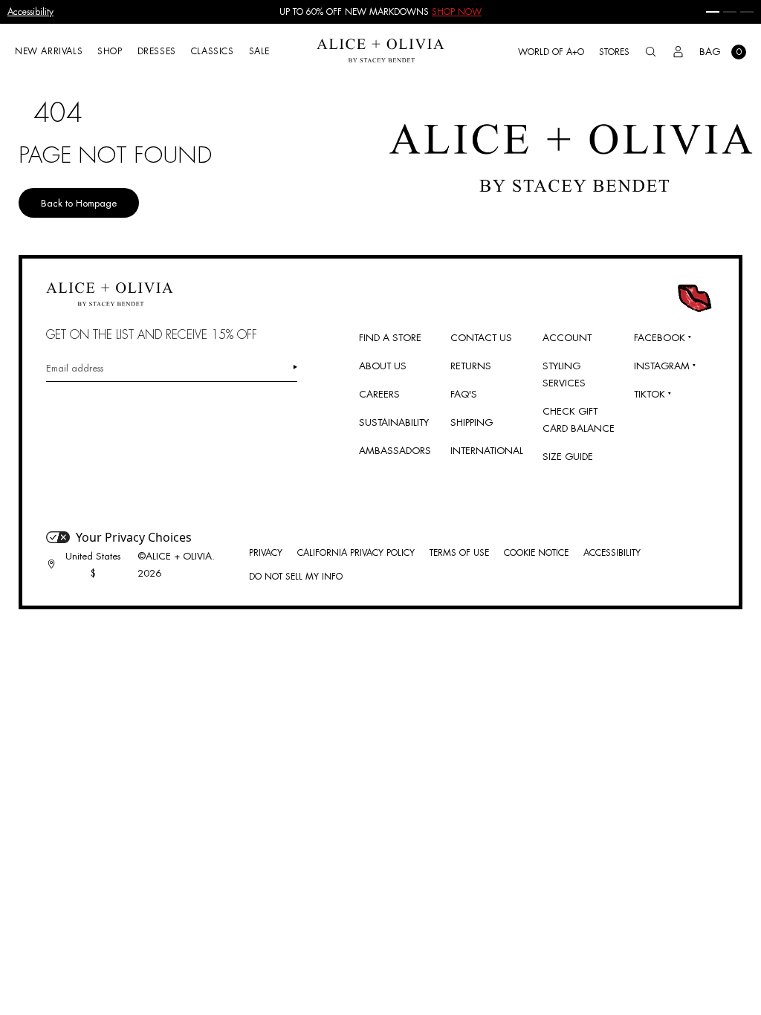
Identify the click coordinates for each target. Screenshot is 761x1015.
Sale (259, 51)
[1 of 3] (712, 12)
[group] (380, 11)
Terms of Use (459, 552)
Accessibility (30, 11)
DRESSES (156, 51)
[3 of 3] (747, 12)
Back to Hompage (79, 203)
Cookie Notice (536, 552)
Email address (74, 368)
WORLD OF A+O (551, 52)
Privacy (265, 552)
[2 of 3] (729, 12)
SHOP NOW (457, 11)
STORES (614, 52)
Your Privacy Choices (134, 537)
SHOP (109, 51)
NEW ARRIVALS (48, 51)
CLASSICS (212, 51)
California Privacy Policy (356, 552)
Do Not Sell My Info (296, 576)
